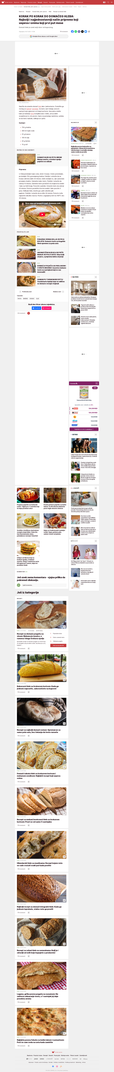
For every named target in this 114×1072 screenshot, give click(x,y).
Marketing (78, 1062)
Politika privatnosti (70, 1062)
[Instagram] (57, 1066)
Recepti (28, 11)
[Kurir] (36, 1059)
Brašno (25, 298)
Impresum (31, 1062)
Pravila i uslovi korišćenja (41, 1062)
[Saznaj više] (95, 277)
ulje (37, 298)
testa (32, 114)
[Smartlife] (75, 1059)
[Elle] (68, 1059)
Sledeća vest (57, 291)
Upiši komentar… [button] (28, 585)
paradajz (35, 109)
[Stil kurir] (80, 1059)
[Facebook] (53, 1066)
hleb (39, 106)
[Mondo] (29, 1059)
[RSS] (61, 1066)
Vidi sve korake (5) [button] (58, 645)
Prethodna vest (27, 291)
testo (19, 298)
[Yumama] (49, 1059)
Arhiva (83, 1062)
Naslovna (21, 11)
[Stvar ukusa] (7, 2)
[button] (63, 31)
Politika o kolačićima (59, 1062)
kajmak (28, 109)
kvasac (32, 298)
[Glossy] (85, 1059)
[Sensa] (63, 1059)
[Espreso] (42, 1059)
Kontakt (51, 1062)
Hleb (50, 11)
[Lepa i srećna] (57, 1059)
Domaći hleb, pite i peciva (39, 11)
